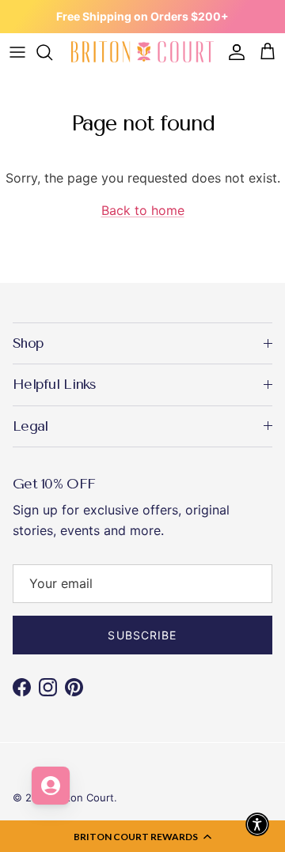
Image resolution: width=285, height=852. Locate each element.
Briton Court (84, 797)
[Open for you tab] (51, 786)
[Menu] (17, 52)
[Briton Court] (142, 51)
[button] (142, 836)
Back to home (142, 210)
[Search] (52, 52)
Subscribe (142, 635)
